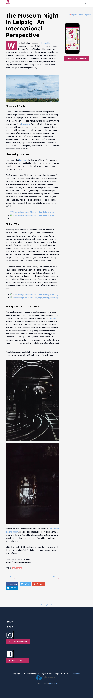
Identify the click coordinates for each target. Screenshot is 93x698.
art (14, 568)
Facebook (12, 584)
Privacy (10, 622)
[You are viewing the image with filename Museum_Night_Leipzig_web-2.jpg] (34, 294)
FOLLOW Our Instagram (18, 641)
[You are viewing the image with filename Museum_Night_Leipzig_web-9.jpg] (34, 298)
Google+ (39, 584)
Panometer (25, 124)
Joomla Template (41, 683)
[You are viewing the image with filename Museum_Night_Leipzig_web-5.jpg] (34, 215)
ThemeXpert (75, 674)
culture (19, 568)
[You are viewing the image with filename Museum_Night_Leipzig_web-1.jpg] (34, 212)
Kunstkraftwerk (51, 318)
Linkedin (12, 588)
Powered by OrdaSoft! (46, 605)
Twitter (26, 584)
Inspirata (22, 160)
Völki (19, 233)
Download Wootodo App (76, 58)
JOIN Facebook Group (17, 661)
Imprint (10, 627)
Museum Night (45, 43)
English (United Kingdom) (81, 15)
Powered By (46, 678)
